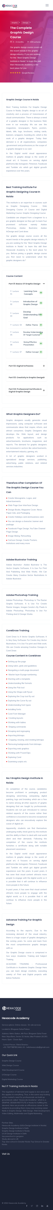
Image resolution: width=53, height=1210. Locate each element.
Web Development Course (13, 1070)
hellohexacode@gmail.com (37, 1047)
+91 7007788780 (10, 1047)
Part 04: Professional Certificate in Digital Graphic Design (25, 390)
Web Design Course (10, 1065)
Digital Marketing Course (12, 1079)
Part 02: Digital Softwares (21, 366)
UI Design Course (9, 1074)
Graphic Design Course (11, 1061)
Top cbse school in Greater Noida (16, 1142)
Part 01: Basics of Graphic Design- (25, 283)
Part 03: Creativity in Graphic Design (26, 377)
